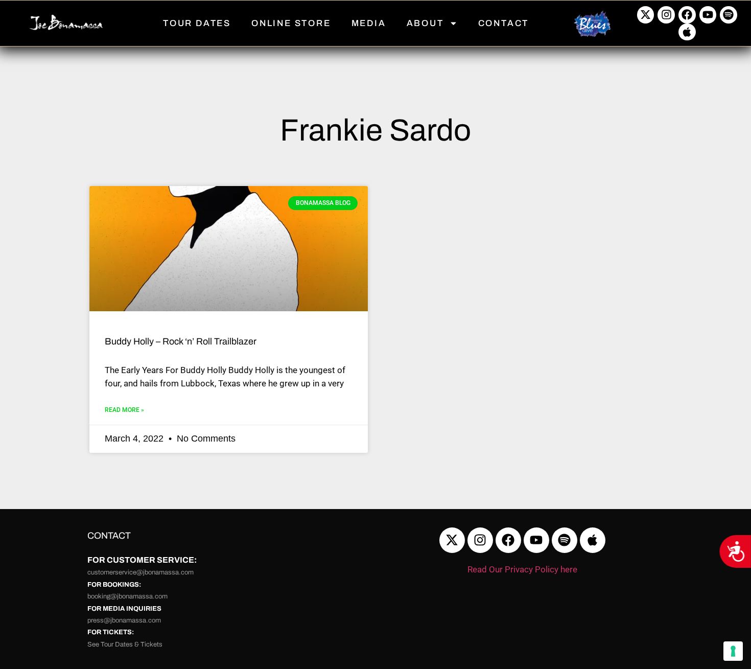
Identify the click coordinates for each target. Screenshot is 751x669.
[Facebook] (687, 15)
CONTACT (503, 23)
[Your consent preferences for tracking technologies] (733, 651)
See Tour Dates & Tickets (124, 644)
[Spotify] (728, 15)
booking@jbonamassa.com (127, 596)
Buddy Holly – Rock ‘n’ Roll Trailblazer (180, 341)
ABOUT (425, 23)
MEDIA (368, 23)
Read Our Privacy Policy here (522, 569)
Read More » (124, 409)
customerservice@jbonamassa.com (140, 572)
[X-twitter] (645, 15)
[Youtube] (708, 15)
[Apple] (687, 32)
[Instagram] (666, 15)
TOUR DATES (197, 23)
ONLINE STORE (291, 23)
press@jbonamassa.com (124, 620)
